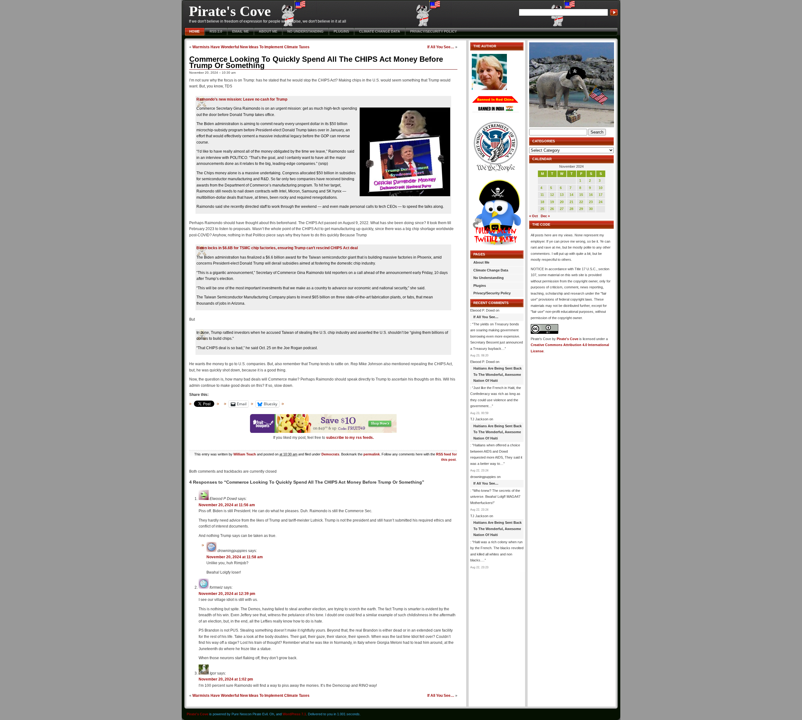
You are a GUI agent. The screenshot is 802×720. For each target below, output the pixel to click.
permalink (371, 454)
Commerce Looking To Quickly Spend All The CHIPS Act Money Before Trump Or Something (316, 62)
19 (552, 202)
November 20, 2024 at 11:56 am (227, 505)
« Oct (533, 216)
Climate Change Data (379, 31)
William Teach (244, 454)
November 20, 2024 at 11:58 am (234, 557)
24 (600, 202)
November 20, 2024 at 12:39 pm (227, 593)
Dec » (545, 216)
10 (600, 188)
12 (552, 195)
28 (571, 209)
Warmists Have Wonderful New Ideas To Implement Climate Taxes (251, 47)
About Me (268, 31)
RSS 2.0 (216, 31)
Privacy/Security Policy (433, 31)
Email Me (240, 31)
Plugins (341, 31)
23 (591, 202)
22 (581, 202)
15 (581, 195)
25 (542, 209)
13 (562, 195)
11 (542, 195)
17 (600, 195)
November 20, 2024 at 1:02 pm (226, 679)
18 (542, 202)
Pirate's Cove (230, 11)
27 (562, 209)
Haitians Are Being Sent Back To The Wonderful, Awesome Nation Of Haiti (497, 374)
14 (571, 195)
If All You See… (440, 47)
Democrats (330, 454)
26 (552, 209)
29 (581, 209)
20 (562, 202)
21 (571, 202)
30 (591, 209)
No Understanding (305, 31)
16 (591, 195)
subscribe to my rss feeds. (350, 437)
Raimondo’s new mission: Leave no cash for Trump (241, 99)
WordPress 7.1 (294, 714)
